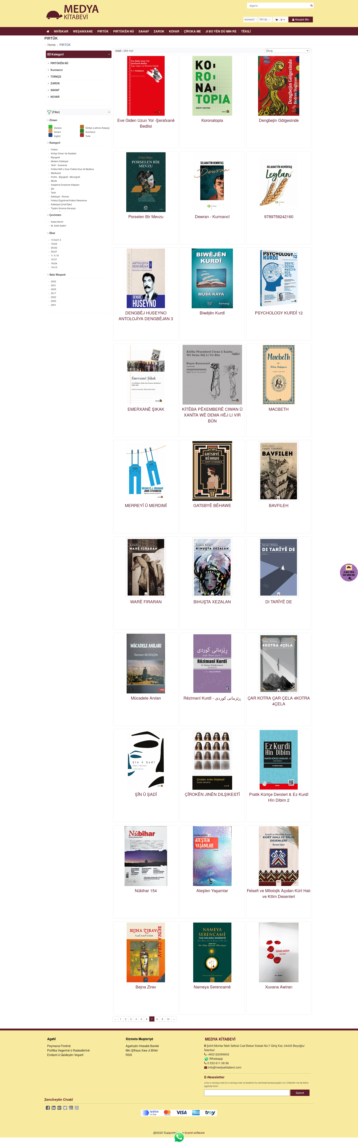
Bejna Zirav (146, 987)
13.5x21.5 (55, 239)
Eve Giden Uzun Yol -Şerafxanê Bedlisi (146, 123)
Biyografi (55, 157)
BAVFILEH (278, 505)
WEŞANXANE (83, 31)
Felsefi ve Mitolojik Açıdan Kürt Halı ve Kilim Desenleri (278, 893)
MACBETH (279, 409)
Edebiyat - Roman (59, 196)
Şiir (52, 188)
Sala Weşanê (57, 274)
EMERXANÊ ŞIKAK (146, 409)
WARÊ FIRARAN (146, 601)
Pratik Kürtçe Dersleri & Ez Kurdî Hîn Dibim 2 (278, 797)
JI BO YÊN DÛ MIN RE (221, 31)
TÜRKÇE (55, 76)
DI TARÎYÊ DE (278, 601)
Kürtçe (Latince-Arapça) (97, 127)
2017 (53, 293)
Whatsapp (216, 1058)
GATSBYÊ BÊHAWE (212, 505)
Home (52, 45)
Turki (87, 135)
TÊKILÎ (246, 31)
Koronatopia (212, 120)
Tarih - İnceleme (58, 165)
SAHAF (144, 31)
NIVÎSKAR (61, 31)
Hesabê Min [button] (301, 19)
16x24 (53, 263)
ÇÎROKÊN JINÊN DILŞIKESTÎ (212, 794)
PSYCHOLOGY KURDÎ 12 (279, 313)
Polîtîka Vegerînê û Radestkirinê (68, 1050)
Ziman (53, 120)
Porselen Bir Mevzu (145, 216)
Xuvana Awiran (278, 987)
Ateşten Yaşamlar (212, 890)
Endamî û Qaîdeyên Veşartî (65, 1055)
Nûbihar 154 (146, 890)
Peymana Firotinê (59, 1046)
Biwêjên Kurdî (212, 313)
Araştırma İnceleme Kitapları (64, 184)
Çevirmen (55, 215)
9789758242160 (278, 216)
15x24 (53, 243)
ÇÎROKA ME (192, 31)
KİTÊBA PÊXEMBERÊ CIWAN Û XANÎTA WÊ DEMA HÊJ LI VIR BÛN (212, 415)
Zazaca (58, 127)
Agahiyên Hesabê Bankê (142, 1046)
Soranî (57, 131)
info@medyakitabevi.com (224, 1067)
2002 (53, 281)
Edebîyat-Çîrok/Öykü (61, 204)
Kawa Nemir (56, 221)
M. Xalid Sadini (58, 225)
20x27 (53, 251)
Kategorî (54, 142)
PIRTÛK (103, 31)
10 (168, 1019)
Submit (300, 1093)
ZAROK (159, 31)
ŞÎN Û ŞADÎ (146, 794)
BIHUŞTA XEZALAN (212, 601)
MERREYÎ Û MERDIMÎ (146, 505)
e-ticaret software (193, 1132)
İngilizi (57, 135)
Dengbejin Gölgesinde (279, 120)
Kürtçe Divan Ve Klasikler (63, 153)
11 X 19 (54, 255)
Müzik (53, 180)
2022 (53, 297)
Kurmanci (90, 131)
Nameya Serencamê (212, 987)
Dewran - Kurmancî (212, 216)
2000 (53, 300)
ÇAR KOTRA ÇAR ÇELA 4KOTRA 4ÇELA (279, 700)
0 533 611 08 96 (218, 1063)
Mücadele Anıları (146, 698)
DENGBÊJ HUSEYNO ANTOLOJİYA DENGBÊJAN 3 (146, 315)
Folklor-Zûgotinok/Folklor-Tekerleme (68, 200)
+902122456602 (218, 1054)
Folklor (54, 149)
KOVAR (174, 31)
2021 (53, 285)
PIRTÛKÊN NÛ (123, 31)
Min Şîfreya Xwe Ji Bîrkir (142, 1050)
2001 (53, 304)
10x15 (53, 267)
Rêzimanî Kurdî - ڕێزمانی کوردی (212, 698)
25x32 (53, 247)
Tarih (53, 192)
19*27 (53, 259)
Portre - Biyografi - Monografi (65, 176)
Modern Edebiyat (59, 161)
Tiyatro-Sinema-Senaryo (63, 208)
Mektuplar (55, 172)
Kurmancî (56, 70)
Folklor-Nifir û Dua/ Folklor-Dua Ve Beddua (72, 169)
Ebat (52, 233)
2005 (53, 289)
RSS (129, 1055)
